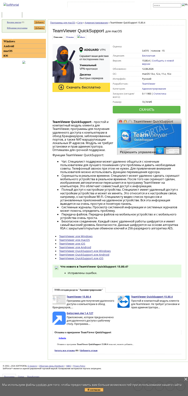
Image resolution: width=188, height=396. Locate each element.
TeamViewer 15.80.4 (79, 296)
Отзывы (70, 37)
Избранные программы (17, 28)
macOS (7, 51)
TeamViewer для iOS (72, 243)
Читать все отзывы (64, 350)
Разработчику (33, 376)
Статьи (31, 15)
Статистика (159, 93)
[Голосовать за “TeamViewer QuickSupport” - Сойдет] (152, 46)
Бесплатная (148, 55)
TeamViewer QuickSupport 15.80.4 (152, 296)
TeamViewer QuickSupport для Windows (85, 251)
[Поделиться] (81, 37)
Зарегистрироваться (100, 5)
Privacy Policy (79, 366)
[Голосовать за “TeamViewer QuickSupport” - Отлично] (159, 46)
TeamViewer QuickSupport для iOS (81, 258)
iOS (5, 55)
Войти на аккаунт (79, 5)
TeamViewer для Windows (76, 236)
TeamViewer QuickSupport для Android (84, 254)
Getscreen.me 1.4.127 (80, 313)
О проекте (32, 366)
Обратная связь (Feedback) (51, 366)
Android (8, 46)
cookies (41, 385)
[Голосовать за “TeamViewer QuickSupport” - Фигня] (144, 46)
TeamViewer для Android (75, 247)
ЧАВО (68, 366)
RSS (130, 5)
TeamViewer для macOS (74, 240)
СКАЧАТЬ (146, 109)
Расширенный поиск (163, 9)
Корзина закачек (14, 22)
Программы (12, 15)
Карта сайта (119, 5)
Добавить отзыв (88, 350)
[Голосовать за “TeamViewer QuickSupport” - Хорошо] (156, 46)
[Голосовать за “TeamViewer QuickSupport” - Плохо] (148, 46)
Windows (9, 41)
